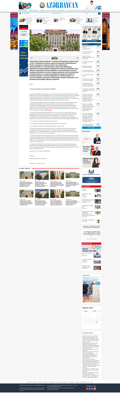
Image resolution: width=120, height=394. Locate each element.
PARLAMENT (43, 10)
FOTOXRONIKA (83, 10)
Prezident (29, 382)
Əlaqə (94, 386)
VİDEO (94, 10)
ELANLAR (90, 10)
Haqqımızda (89, 386)
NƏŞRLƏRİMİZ (83, 382)
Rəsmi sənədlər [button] (34, 10)
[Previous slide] (32, 58)
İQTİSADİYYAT (55, 10)
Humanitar (52, 382)
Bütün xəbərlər (97, 44)
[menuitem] (55, 58)
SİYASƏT (49, 10)
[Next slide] (78, 58)
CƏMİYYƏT (76, 10)
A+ (24, 38)
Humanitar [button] (62, 10)
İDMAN (72, 10)
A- (21, 38)
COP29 (98, 10)
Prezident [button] (25, 10)
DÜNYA (68, 10)
